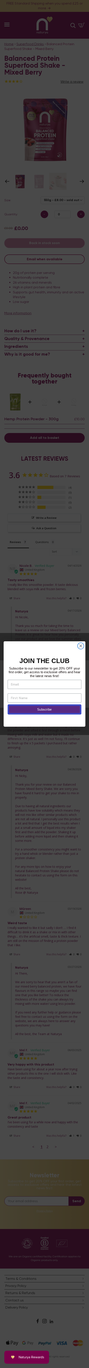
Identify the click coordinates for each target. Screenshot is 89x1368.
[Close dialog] (81, 646)
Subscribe (44, 709)
